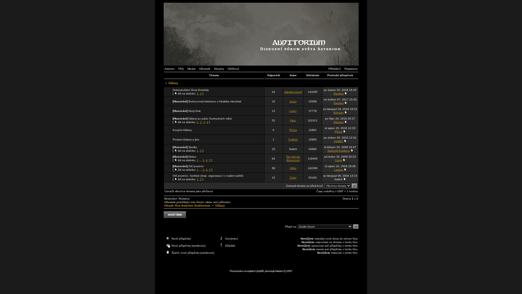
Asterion (169, 68)
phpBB (260, 271)
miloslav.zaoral (293, 91)
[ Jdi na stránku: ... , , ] (192, 158)
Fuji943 (293, 139)
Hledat (191, 68)
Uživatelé (204, 68)
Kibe (293, 120)
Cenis (338, 160)
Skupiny (219, 68)
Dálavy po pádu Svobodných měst (210, 118)
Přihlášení (334, 68)
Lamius (338, 169)
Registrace (351, 68)
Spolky (192, 147)
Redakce (184, 198)
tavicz (293, 101)
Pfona (293, 129)
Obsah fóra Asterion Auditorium (187, 205)
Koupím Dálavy (182, 129)
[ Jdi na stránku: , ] (191, 91)
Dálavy (173, 83)
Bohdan (339, 112)
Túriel (293, 177)
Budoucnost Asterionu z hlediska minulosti (214, 101)
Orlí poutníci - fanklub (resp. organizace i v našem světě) (208, 175)
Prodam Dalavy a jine (186, 139)
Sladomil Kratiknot (338, 150)
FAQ (181, 68)
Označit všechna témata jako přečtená (188, 191)
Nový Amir (194, 110)
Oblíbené (233, 68)
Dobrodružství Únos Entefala (191, 89)
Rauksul (339, 93)
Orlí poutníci (196, 166)
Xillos (293, 168)
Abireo (192, 156)
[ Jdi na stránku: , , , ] (202, 120)
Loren (293, 110)
